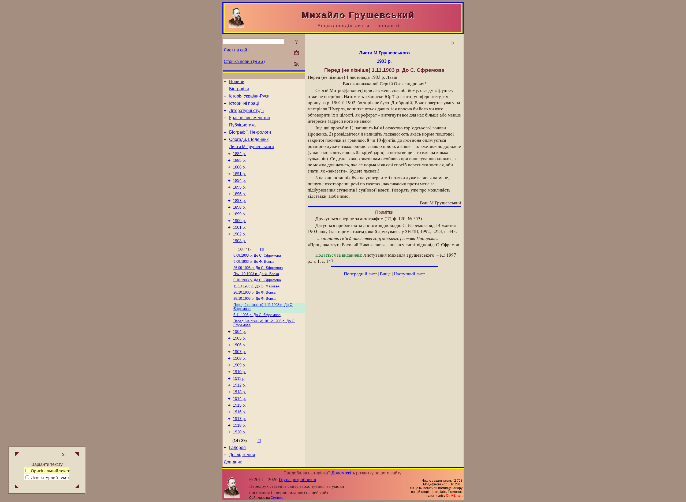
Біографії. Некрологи (250, 132)
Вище (385, 274)
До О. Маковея (256, 286)
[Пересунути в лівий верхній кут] (16, 455)
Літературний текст (50, 477)
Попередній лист (360, 274)
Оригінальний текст (49, 470)
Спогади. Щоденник (249, 139)
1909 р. (239, 365)
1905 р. (239, 338)
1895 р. (239, 187)
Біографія (239, 89)
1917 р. (239, 419)
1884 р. (239, 154)
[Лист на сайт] (296, 53)
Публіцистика (242, 125)
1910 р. (239, 372)
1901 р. (239, 227)
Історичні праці (244, 103)
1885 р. (239, 160)
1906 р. (239, 345)
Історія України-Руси (249, 96)
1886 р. (239, 167)
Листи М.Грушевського (251, 146)
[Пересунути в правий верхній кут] (76, 455)
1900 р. (239, 221)
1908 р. (239, 358)
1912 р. (239, 385)
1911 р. (239, 378)
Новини (236, 81)
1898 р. (239, 207)
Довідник (233, 462)
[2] (258, 441)
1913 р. (239, 392)
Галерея (237, 447)
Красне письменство (249, 117)
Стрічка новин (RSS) (244, 61)
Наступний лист (409, 274)
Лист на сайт (236, 50)
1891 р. (239, 174)
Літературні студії (246, 110)
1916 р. (239, 412)
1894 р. (239, 180)
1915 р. (239, 405)
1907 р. (239, 352)
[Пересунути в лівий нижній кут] (16, 487)
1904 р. (239, 331)
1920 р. (239, 432)
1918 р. (239, 425)
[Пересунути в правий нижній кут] (76, 487)
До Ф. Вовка (253, 262)
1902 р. (239, 234)
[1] (262, 249)
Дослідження (242, 454)
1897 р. (239, 200)
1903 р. (239, 241)
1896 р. (239, 194)
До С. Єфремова (257, 255)
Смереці (277, 498)
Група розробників (297, 479)
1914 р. (239, 398)
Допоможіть (343, 473)
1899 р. (239, 214)
